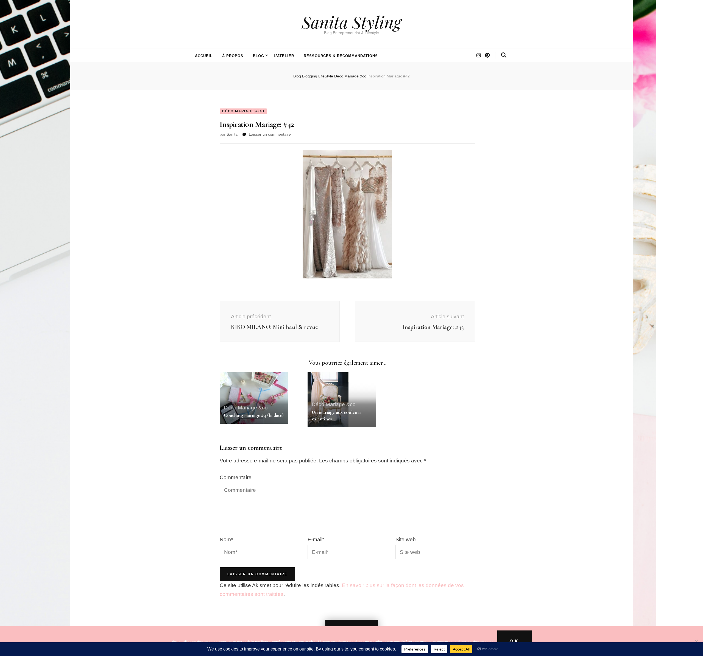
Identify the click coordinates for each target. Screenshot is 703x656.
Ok (514, 641)
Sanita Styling (351, 22)
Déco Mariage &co (243, 111)
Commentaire (236, 477)
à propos (232, 56)
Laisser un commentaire (270, 134)
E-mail (316, 539)
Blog (258, 56)
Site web (405, 539)
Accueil (204, 56)
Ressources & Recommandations (341, 56)
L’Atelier (284, 56)
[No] (696, 641)
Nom (226, 539)
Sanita (232, 134)
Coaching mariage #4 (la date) (254, 415)
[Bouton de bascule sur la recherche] (503, 55)
